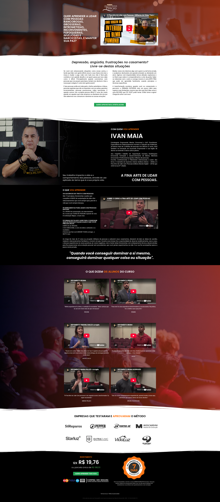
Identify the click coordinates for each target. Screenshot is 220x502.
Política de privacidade (114, 493)
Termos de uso (104, 493)
